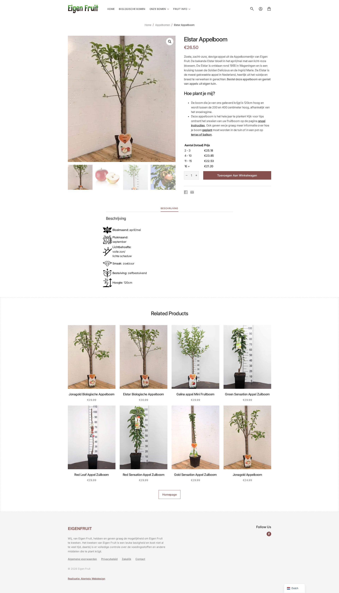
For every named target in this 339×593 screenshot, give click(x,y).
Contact (140, 559)
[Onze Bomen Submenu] (167, 9)
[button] (169, 41)
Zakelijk (126, 559)
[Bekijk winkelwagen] (269, 9)
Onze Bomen (158, 9)
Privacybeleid (109, 559)
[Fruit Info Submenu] (188, 9)
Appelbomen (162, 24)
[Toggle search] (252, 9)
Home (111, 9)
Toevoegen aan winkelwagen (237, 175)
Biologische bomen (132, 9)
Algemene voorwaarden (82, 559)
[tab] (169, 208)
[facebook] (269, 534)
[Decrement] (186, 175)
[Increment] (196, 175)
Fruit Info (180, 9)
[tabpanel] (169, 252)
